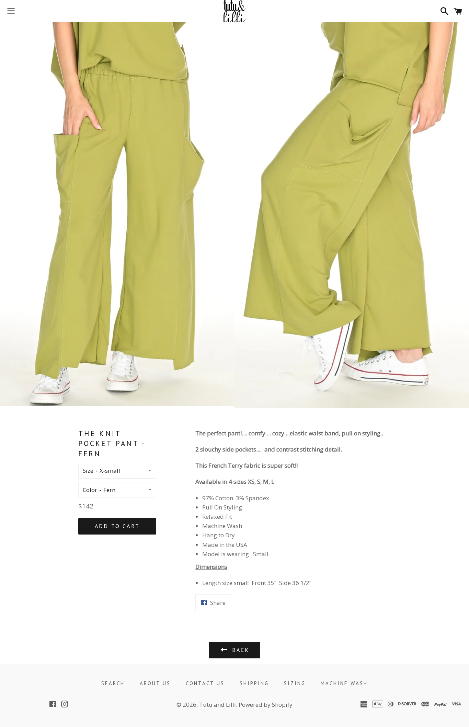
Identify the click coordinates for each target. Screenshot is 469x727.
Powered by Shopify (266, 704)
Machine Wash (344, 683)
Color (90, 490)
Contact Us (205, 683)
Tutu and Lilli (217, 704)
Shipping (254, 683)
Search (113, 683)
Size (88, 470)
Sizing (295, 683)
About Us (155, 683)
